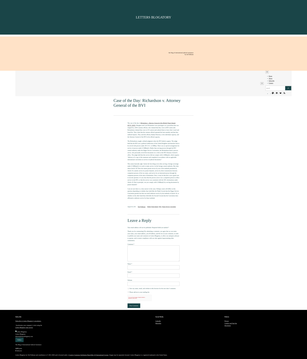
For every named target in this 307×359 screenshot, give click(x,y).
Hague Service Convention (169, 206)
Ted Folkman (141, 207)
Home (270, 76)
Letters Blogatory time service (24, 327)
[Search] (288, 88)
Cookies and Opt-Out (230, 323)
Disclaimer (227, 325)
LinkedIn (158, 321)
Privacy (226, 321)
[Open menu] (262, 83)
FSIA (160, 206)
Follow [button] (19, 340)
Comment (131, 244)
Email (130, 272)
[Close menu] (267, 72)
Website (130, 280)
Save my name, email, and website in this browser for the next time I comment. (153, 288)
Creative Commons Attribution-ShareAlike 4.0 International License (88, 355)
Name (130, 264)
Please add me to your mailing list (139, 292)
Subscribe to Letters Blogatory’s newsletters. (28, 321)
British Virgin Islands (152, 206)
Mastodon (158, 323)
